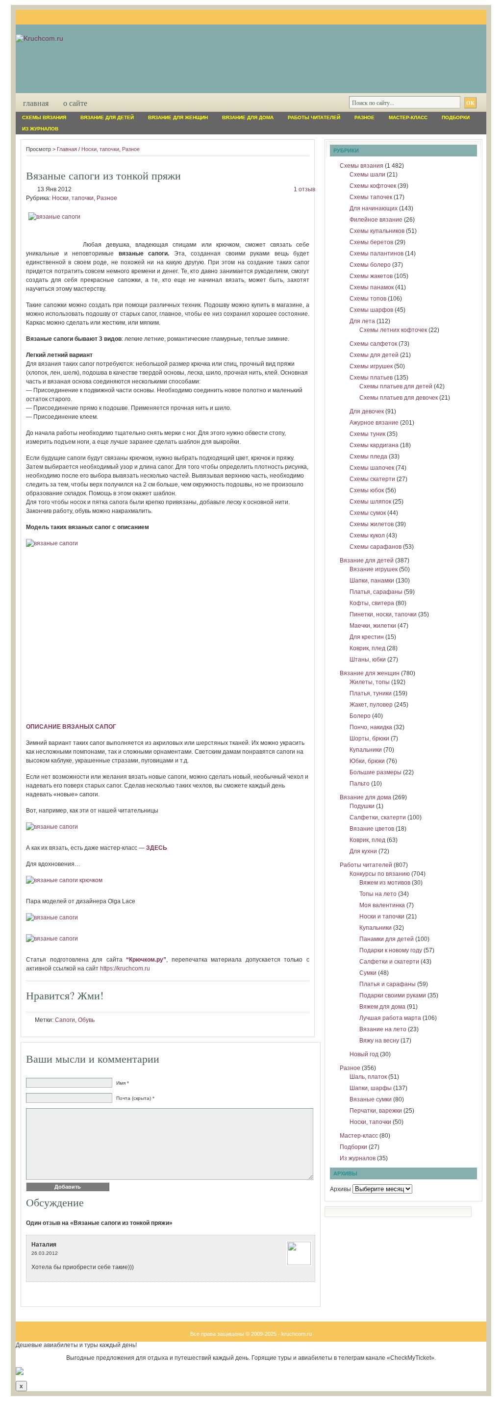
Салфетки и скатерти (389, 961)
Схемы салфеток (373, 343)
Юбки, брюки (367, 761)
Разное (364, 117)
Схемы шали (367, 174)
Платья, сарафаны (376, 591)
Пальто (360, 783)
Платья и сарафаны (387, 984)
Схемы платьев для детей (395, 386)
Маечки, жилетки (373, 625)
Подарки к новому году (390, 950)
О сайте (75, 103)
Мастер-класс (408, 117)
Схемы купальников (377, 231)
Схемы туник (367, 434)
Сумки (367, 972)
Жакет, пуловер (371, 704)
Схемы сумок (368, 512)
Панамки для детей (386, 939)
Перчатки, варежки (376, 1110)
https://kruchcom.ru (125, 968)
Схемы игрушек (371, 366)
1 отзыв (304, 189)
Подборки (456, 117)
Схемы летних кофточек (393, 330)
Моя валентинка (382, 905)
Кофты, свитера (372, 603)
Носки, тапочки (100, 149)
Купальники (366, 749)
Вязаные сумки (371, 1099)
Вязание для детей (107, 117)
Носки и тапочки (381, 916)
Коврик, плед (367, 648)
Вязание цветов (372, 828)
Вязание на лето (382, 1029)
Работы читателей (314, 117)
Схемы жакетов (371, 276)
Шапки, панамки (372, 580)
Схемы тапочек (371, 197)
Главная (36, 103)
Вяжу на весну (379, 1040)
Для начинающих (374, 208)
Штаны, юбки (368, 659)
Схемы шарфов (371, 309)
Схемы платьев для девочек (398, 397)
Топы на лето (378, 894)
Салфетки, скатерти (378, 817)
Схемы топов (368, 298)
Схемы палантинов (376, 253)
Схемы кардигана (374, 445)
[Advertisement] (167, 628)
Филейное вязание (376, 219)
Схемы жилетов (372, 524)
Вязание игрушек (374, 569)
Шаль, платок (368, 1076)
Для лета (362, 321)
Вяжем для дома (382, 1006)
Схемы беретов (371, 242)
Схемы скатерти (372, 479)
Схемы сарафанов (376, 546)
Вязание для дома (248, 117)
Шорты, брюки (369, 738)
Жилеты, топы (370, 682)
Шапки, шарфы (371, 1088)
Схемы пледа (368, 456)
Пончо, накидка (371, 727)
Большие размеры (376, 772)
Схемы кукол (367, 535)
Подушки (362, 806)
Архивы (340, 1189)
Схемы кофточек (373, 185)
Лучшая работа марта (390, 1018)
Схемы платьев (371, 377)
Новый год (364, 1054)
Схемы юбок (367, 490)
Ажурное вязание (374, 422)
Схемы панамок (372, 287)
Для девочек (367, 411)
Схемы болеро (370, 264)
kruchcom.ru (296, 1334)
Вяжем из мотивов (384, 882)
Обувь (86, 1020)
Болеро (360, 716)
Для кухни (363, 851)
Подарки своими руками (392, 995)
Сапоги (65, 1020)
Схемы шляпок (370, 501)
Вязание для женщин (178, 117)
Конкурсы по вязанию (380, 873)
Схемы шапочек (372, 467)
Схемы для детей (374, 355)
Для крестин (367, 637)
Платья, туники (371, 693)
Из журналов (40, 128)
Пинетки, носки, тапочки (383, 614)
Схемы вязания (44, 117)
